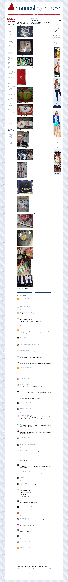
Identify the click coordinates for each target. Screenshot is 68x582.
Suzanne (21, 437)
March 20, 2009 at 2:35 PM (25, 450)
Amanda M (21, 329)
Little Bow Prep (22, 489)
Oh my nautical (10, 74)
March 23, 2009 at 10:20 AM (28, 535)
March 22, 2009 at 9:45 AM (29, 518)
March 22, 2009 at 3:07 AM (28, 506)
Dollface (21, 337)
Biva (10, 145)
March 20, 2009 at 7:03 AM (35, 344)
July (9, 45)
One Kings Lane (11, 134)
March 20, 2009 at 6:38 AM (27, 329)
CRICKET (21, 430)
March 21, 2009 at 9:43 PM (31, 500)
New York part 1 (10, 98)
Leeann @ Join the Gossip (23, 500)
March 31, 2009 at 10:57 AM (26, 547)
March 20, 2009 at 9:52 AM (25, 384)
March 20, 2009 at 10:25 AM (27, 402)
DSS (20, 384)
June (9, 46)
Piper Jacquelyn (22, 518)
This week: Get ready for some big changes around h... (11, 72)
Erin (20, 298)
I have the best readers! (11, 78)
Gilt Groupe (11, 131)
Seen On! (11, 142)
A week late (10, 77)
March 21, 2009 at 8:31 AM (25, 483)
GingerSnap (21, 415)
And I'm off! (10, 105)
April (9, 49)
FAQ (29, 14)
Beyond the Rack (11, 140)
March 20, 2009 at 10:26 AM (26, 408)
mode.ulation (21, 506)
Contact (24, 14)
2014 (8, 30)
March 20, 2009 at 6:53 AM (26, 337)
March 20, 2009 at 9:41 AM (25, 378)
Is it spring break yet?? (11, 112)
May (9, 48)
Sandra (21, 524)
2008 (8, 116)
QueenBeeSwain (22, 318)
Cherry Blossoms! (10, 52)
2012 (8, 33)
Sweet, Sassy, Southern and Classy (25, 444)
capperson (21, 402)
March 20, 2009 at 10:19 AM (27, 396)
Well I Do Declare (22, 541)
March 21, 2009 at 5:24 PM (28, 489)
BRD (20, 477)
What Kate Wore (22, 367)
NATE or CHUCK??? (11, 53)
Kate (60, 28)
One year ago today (20, 288)
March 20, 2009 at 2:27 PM (34, 444)
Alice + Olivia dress (11, 66)
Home (15, 14)
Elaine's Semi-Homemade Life (24, 391)
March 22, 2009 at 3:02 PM (26, 524)
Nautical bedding (10, 110)
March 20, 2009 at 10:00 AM (33, 391)
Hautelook (10, 136)
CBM (20, 350)
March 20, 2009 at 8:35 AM (29, 361)
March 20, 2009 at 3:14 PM (25, 459)
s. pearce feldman (22, 361)
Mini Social (10, 141)
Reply (20, 303)
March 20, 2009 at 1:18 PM (27, 430)
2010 (8, 35)
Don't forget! (10, 63)
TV (37, 14)
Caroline (21, 408)
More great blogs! (10, 59)
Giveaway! (9, 62)
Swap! (9, 83)
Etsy (9, 99)
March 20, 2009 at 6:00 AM (28, 318)
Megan (21, 547)
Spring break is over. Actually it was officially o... (11, 81)
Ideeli (11, 138)
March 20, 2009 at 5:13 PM (27, 471)
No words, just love (11, 67)
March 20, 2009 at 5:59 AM (28, 312)
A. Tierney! (10, 89)
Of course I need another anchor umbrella (10, 92)
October (10, 41)
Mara (20, 483)
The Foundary (11, 143)
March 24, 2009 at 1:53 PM (29, 541)
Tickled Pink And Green (23, 464)
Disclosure (42, 14)
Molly (20, 459)
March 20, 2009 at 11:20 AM (26, 424)
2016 (8, 27)
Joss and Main (11, 137)
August (10, 44)
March (10, 50)
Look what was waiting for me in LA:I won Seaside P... (11, 87)
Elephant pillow (10, 76)
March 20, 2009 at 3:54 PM (31, 464)
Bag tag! (9, 109)
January (10, 115)
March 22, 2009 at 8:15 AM (24, 512)
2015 (8, 28)
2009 (8, 37)
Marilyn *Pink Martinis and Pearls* (25, 344)
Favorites (33, 14)
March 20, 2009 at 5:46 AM (26, 306)
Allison (21, 306)
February (10, 113)
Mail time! (9, 106)
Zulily (11, 135)
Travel (54, 14)
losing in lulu (21, 535)
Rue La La (10, 133)
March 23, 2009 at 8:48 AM (26, 529)
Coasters (9, 108)
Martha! (9, 84)
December (10, 38)
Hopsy (20, 424)
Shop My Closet (48, 14)
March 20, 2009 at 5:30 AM (25, 298)
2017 (8, 26)
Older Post (49, 568)
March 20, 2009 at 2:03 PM (26, 437)
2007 (8, 118)
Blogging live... (10, 96)
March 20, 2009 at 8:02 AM (25, 350)
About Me (19, 14)
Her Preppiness (22, 312)
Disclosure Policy (34, 576)
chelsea (21, 529)
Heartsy (11, 144)
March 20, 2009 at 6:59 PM (25, 477)
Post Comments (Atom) (26, 570)
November (10, 39)
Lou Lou (21, 356)
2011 (8, 34)
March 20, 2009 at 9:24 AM (29, 367)
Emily (20, 450)
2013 (8, 31)
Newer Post (19, 568)
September (10, 42)
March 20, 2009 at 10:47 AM (27, 415)
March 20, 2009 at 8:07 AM (26, 356)
